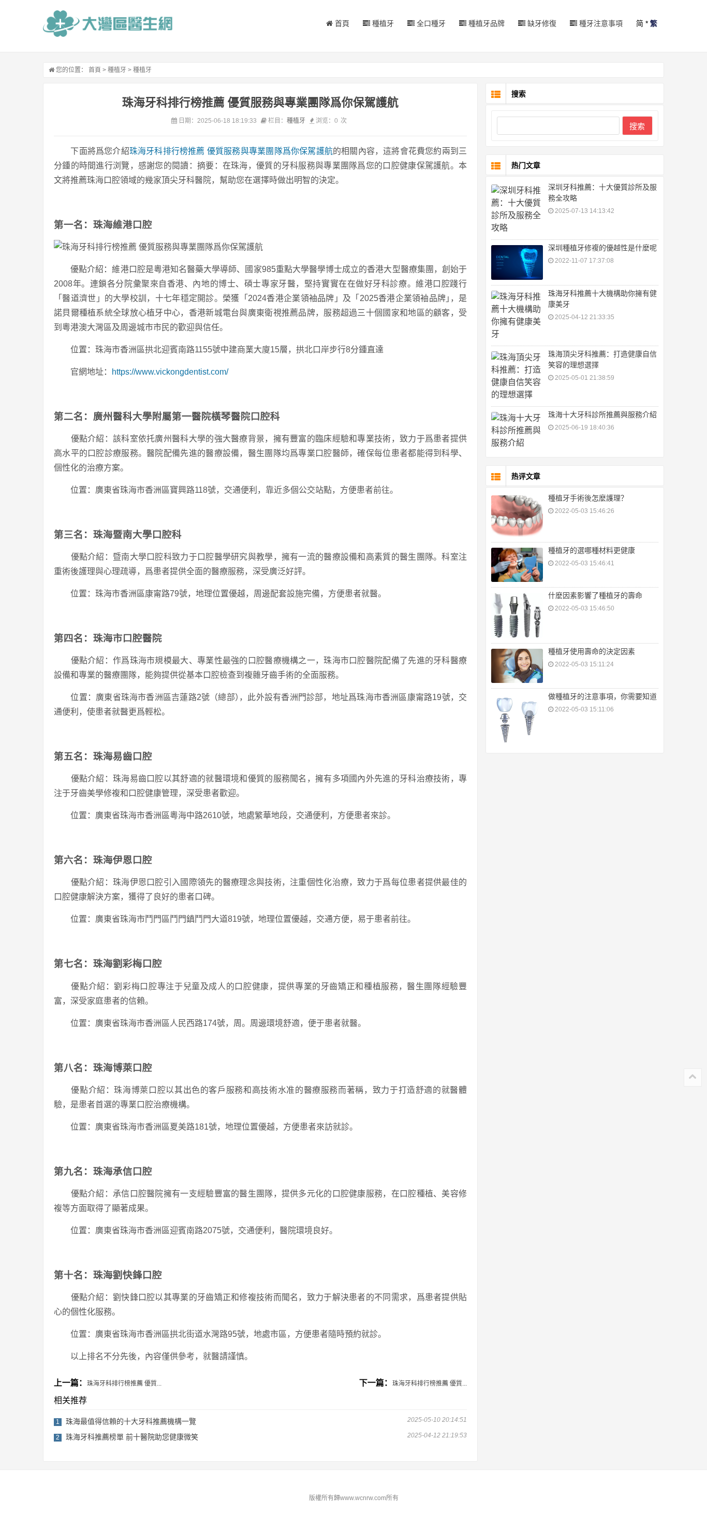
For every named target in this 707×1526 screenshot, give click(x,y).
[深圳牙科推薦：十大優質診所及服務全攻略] (517, 209)
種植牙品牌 (485, 23)
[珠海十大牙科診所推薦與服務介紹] (517, 430)
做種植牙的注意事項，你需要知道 (602, 696)
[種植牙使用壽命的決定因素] (517, 666)
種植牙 (382, 23)
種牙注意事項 (600, 23)
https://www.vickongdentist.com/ (170, 371)
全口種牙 (430, 23)
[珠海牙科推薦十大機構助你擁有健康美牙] (517, 315)
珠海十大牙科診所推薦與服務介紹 (602, 414)
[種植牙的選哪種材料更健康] (517, 565)
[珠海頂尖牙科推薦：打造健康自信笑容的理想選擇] (517, 376)
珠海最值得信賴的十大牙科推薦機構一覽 (131, 1421)
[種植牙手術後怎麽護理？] (517, 516)
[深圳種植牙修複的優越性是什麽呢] (517, 262)
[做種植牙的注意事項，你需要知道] (517, 719)
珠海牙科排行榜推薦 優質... (124, 1383)
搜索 (637, 126)
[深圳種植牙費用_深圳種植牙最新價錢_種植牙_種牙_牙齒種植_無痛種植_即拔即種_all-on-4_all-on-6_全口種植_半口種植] (107, 23)
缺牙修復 (540, 23)
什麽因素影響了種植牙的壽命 (595, 595)
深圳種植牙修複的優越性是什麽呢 (602, 248)
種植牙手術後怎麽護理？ (588, 498)
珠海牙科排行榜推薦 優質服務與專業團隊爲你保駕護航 (231, 151)
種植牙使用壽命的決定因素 (591, 651)
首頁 (341, 23)
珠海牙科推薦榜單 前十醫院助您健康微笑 (132, 1437)
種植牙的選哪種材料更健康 (591, 550)
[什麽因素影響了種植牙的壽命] (517, 615)
